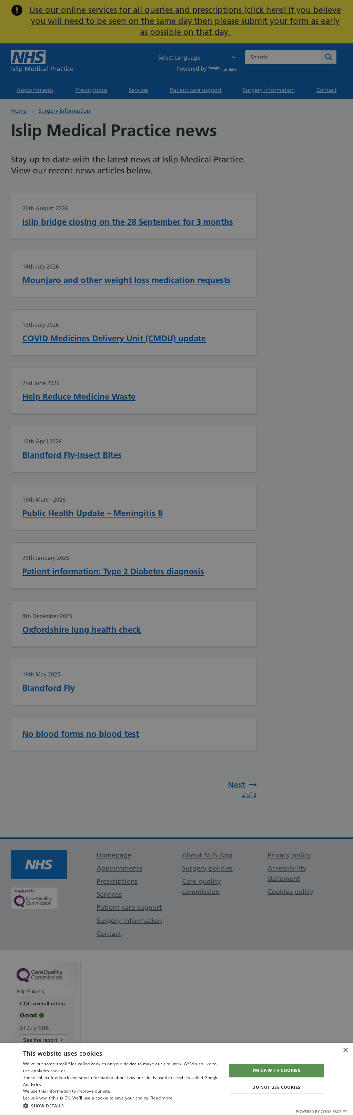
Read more (162, 1098)
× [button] (345, 1050)
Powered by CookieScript (321, 1111)
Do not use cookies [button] (276, 1087)
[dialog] (176, 1079)
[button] (121, 1106)
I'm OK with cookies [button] (277, 1070)
